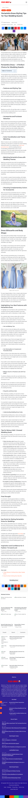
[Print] (18, 588)
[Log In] (21, 2)
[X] (6, 28)
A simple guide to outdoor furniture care (17, 713)
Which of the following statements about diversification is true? (17, 637)
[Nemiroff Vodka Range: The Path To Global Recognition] (7, 618)
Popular (4, 632)
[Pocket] (18, 28)
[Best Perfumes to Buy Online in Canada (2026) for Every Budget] (21, 601)
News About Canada (13, 783)
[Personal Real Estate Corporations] (4, 704)
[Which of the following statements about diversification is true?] (5, 640)
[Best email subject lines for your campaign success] (5, 667)
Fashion (7, 7)
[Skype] (22, 28)
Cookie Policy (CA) (14, 789)
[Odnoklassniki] (25, 586)
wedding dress (14, 580)
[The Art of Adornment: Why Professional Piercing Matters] (7, 601)
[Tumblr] (12, 28)
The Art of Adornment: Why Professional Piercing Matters (7, 609)
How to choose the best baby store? (17, 645)
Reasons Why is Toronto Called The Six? (20, 625)
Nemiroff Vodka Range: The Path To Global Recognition (7, 625)
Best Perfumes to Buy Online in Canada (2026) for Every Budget (21, 609)
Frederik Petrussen (6, 22)
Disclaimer (9, 787)
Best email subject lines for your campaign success (16, 666)
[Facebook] (3, 28)
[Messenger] (25, 28)
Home (3, 7)
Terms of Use (21, 787)
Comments (22, 632)
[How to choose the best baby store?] (5, 647)
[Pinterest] (15, 28)
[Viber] (14, 31)
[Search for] (24, 2)
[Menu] (26, 2)
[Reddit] (18, 586)
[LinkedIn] (9, 28)
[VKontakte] (22, 586)
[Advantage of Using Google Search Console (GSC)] (5, 660)
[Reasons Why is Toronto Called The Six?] (21, 618)
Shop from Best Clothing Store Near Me (12, 576)
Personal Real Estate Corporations (16, 702)
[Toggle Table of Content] (14, 71)
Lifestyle (8, 10)
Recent (13, 632)
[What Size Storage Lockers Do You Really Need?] (5, 653)
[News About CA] (6, 2)
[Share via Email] (15, 588)
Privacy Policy (15, 787)
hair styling (20, 533)
